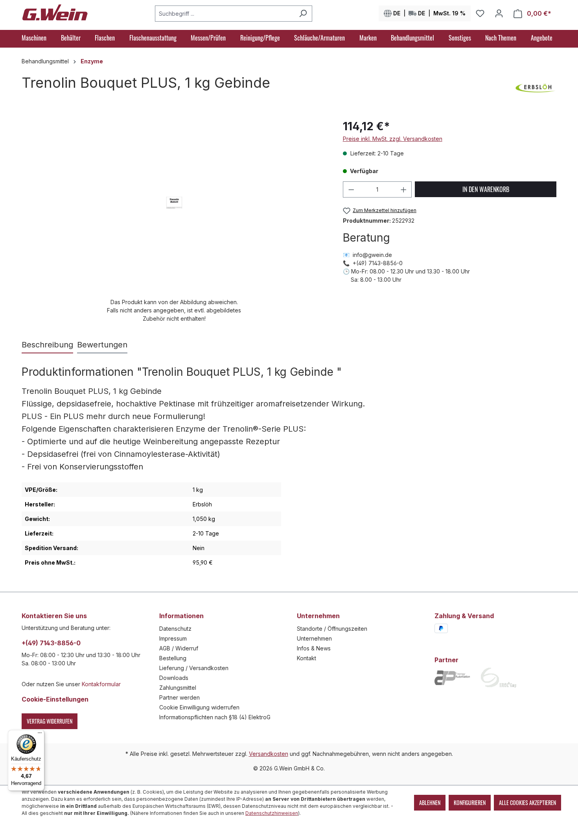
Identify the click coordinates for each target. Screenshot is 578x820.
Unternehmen (314, 638)
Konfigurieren (470, 802)
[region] (174, 220)
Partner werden (179, 697)
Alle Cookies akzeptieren (527, 802)
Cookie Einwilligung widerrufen (199, 707)
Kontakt (306, 658)
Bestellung (172, 658)
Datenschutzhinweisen (271, 813)
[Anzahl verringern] (351, 189)
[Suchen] (303, 14)
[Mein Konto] (499, 13)
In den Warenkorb (485, 189)
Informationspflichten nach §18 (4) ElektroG (215, 717)
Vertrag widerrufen (49, 721)
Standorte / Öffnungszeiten (332, 628)
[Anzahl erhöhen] (404, 189)
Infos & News (314, 648)
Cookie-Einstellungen (55, 699)
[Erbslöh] (534, 88)
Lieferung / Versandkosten (193, 668)
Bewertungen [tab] (102, 344)
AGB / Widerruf (178, 648)
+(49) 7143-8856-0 (51, 643)
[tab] (47, 345)
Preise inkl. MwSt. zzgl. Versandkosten (392, 138)
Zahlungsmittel (177, 687)
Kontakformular (101, 684)
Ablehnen (429, 802)
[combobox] (224, 14)
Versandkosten (268, 753)
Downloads (173, 677)
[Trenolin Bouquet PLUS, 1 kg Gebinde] (174, 203)
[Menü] (39, 734)
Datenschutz (175, 628)
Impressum (173, 638)
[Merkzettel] (480, 13)
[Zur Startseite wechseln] (55, 11)
